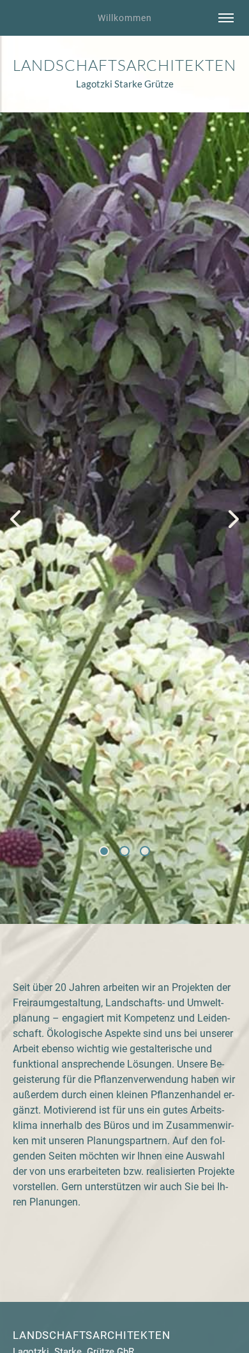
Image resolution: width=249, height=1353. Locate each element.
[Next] (233, 518)
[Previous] (15, 518)
